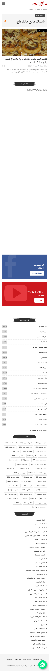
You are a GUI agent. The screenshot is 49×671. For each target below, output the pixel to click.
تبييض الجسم (10, 468)
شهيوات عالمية (42, 404)
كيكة (24, 498)
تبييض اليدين (19, 473)
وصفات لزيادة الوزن (41, 424)
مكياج (43, 624)
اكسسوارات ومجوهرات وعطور (35, 535)
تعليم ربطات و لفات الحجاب (36, 578)
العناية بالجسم (42, 383)
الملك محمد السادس (38, 464)
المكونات (13, 460)
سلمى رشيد (13, 490)
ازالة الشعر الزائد (25, 447)
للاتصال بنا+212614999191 (37, 90)
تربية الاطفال (40, 574)
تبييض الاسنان (40, 468)
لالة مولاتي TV (42, 357)
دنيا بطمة (27, 486)
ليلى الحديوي (41, 503)
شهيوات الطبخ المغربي (40, 347)
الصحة (45, 373)
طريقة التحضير (26, 494)
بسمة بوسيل (21, 464)
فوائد (33, 498)
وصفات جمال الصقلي (38, 640)
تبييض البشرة (25, 468)
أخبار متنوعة (43, 331)
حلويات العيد (43, 419)
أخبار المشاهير (42, 368)
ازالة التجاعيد (40, 447)
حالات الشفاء (40, 486)
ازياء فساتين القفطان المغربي (38, 393)
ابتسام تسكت (11, 443)
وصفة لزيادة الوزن (39, 507)
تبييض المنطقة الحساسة (37, 473)
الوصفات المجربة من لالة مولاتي (35, 570)
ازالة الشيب (10, 447)
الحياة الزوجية (40, 543)
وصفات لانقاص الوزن (40, 414)
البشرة (15, 451)
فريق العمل (27, 659)
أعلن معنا (18, 659)
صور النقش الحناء (39, 605)
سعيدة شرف (27, 490)
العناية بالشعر (42, 352)
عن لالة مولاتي (37, 659)
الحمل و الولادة (40, 539)
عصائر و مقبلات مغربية (40, 398)
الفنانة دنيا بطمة (18, 456)
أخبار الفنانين (40, 443)
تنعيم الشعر (12, 481)
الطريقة (31, 456)
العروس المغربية (39, 551)
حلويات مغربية (42, 362)
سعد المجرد (14, 486)
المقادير (25, 460)
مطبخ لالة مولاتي (39, 620)
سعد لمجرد (41, 490)
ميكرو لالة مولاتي (42, 337)
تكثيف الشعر (40, 481)
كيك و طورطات (42, 378)
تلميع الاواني (26, 481)
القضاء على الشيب (39, 460)
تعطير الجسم (41, 477)
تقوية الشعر (27, 477)
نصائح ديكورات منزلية (37, 636)
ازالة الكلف (28, 451)
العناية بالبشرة (42, 342)
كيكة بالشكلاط (12, 498)
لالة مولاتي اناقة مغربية (40, 388)
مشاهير (28, 503)
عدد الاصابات (10, 494)
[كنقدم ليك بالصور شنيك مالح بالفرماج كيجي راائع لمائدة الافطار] (24, 42)
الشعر (42, 456)
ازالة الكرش (41, 451)
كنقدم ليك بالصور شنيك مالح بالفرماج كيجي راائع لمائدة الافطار (26, 60)
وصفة (17, 503)
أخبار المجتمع (43, 326)
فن (43, 498)
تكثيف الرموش (13, 477)
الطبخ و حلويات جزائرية (37, 547)
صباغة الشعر (40, 494)
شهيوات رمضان (41, 31)
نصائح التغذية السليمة (37, 632)
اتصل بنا (10, 659)
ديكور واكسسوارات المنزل (36, 590)
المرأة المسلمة (40, 566)
